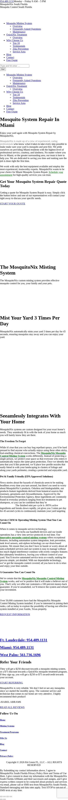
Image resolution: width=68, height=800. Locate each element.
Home (2, 720)
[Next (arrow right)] (4, 799)
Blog (2, 744)
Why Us (3, 738)
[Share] (4, 796)
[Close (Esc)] (1, 796)
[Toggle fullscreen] (7, 796)
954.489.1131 (7, 1)
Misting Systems (7, 726)
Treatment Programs (9, 732)
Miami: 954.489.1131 (17, 647)
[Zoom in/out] (10, 796)
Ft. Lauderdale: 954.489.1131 (23, 640)
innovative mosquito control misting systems (23, 537)
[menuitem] (19, 23)
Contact (3, 750)
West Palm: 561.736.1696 (20, 655)
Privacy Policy (6, 756)
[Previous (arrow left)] (1, 799)
